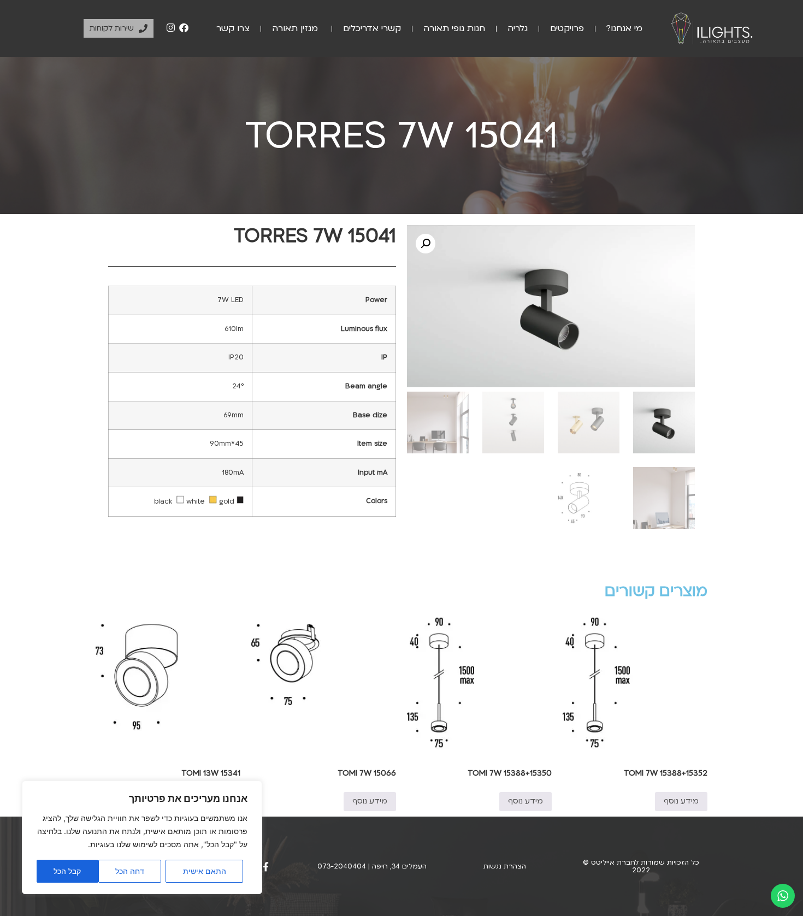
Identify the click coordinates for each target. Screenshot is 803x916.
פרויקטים (567, 28)
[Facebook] (183, 27)
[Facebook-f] (265, 866)
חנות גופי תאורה (454, 28)
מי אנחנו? (624, 28)
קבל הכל (67, 871)
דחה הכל (129, 871)
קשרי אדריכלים (372, 28)
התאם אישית (204, 871)
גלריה (517, 28)
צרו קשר (233, 28)
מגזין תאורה (296, 28)
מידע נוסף (681, 801)
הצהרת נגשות (504, 866)
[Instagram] (171, 27)
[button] (425, 243)
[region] (142, 837)
